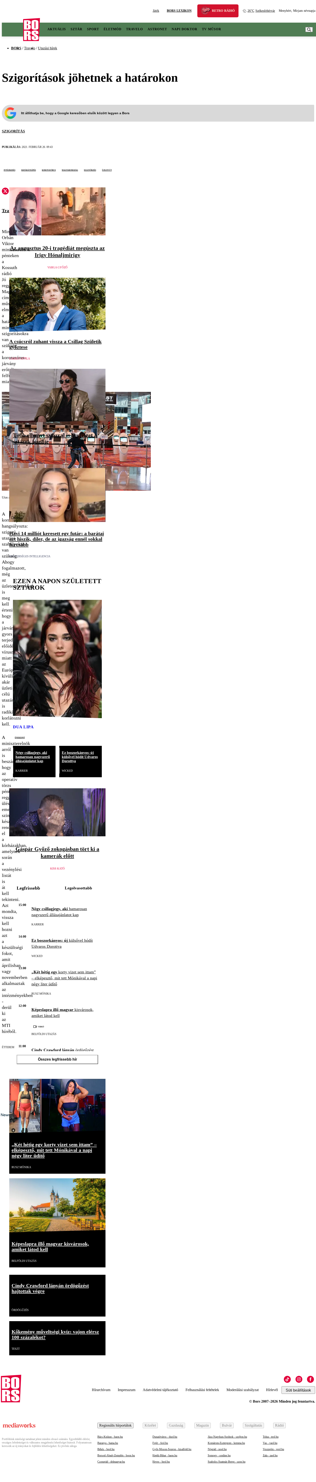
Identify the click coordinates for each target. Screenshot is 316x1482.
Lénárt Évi (21, 454)
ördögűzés (20, 1310)
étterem (8, 1047)
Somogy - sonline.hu (219, 1455)
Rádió (279, 1425)
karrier (21, 770)
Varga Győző (57, 267)
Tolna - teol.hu (271, 1436)
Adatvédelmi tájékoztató (160, 1390)
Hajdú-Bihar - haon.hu (164, 1455)
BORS (16, 48)
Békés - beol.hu (106, 1449)
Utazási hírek (47, 48)
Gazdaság (176, 1425)
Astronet (157, 29)
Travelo (134, 29)
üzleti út (107, 169)
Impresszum (126, 1390)
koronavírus (49, 169)
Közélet (150, 1425)
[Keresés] (309, 29)
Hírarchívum (101, 1390)
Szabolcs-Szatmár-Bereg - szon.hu (226, 1461)
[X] (5, 192)
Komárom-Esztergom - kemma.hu (226, 1443)
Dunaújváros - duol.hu (164, 1436)
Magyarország (70, 169)
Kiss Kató (57, 868)
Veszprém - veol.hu (273, 1449)
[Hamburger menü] (12, 29)
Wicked (67, 770)
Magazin (202, 1425)
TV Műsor (211, 29)
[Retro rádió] (207, 11)
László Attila (19, 358)
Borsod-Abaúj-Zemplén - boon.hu (116, 1455)
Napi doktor (184, 29)
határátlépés (28, 169)
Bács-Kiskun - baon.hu (110, 1436)
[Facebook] (310, 1379)
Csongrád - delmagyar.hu (111, 1461)
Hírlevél (272, 1390)
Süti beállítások (298, 1390)
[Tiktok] (287, 1379)
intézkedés (9, 169)
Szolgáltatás (253, 1425)
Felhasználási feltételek (202, 1390)
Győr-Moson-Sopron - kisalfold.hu (171, 1449)
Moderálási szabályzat (242, 1390)
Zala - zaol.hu (270, 1455)
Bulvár (227, 1425)
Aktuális (56, 29)
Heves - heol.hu (161, 1461)
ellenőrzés (90, 169)
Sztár (76, 29)
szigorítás (13, 131)
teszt (16, 1348)
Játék (156, 10)
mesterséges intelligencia (29, 556)
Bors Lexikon (179, 10)
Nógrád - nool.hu (217, 1449)
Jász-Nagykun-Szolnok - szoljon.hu (227, 1436)
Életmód (112, 29)
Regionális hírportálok (115, 1425)
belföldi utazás (43, 1034)
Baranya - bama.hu (107, 1443)
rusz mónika (41, 993)
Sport (93, 29)
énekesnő (20, 737)
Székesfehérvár (261, 10)
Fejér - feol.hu (160, 1443)
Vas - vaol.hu (270, 1443)
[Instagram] (298, 1379)
